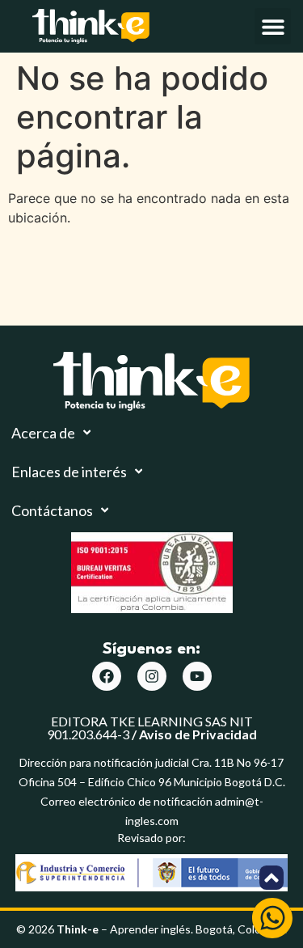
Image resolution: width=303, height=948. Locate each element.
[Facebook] (106, 676)
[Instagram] (151, 676)
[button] (273, 26)
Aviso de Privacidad (198, 734)
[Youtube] (197, 676)
